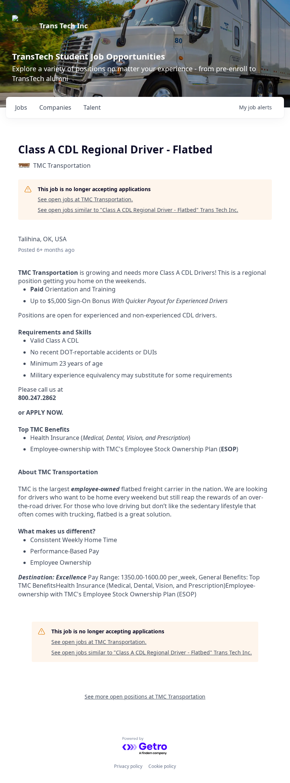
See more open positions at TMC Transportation (145, 696)
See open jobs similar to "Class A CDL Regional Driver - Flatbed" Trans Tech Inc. (138, 209)
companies (55, 107)
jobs (21, 107)
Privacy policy (128, 766)
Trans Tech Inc (63, 25)
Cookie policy (162, 766)
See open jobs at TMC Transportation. (85, 199)
